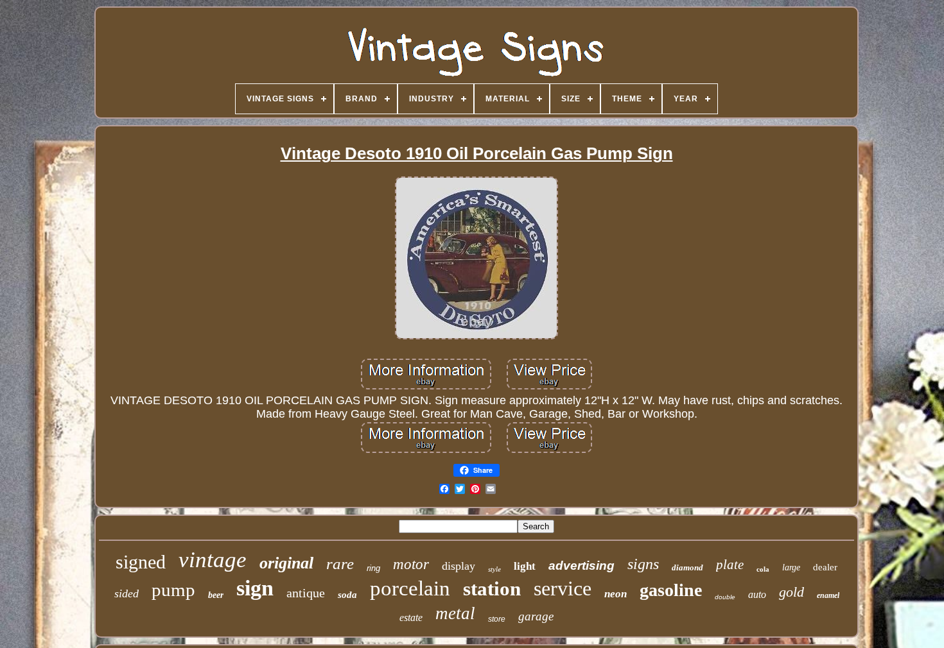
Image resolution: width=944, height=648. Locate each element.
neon (615, 594)
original (286, 563)
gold (791, 592)
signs (643, 564)
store (496, 619)
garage (536, 616)
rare (340, 563)
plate (730, 564)
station (492, 588)
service (562, 588)
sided (126, 593)
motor (411, 564)
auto (757, 594)
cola (762, 569)
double (725, 597)
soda (347, 595)
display (458, 565)
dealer (825, 567)
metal (455, 613)
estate (411, 617)
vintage (213, 559)
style (494, 569)
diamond (687, 567)
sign (255, 588)
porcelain (410, 588)
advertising (581, 565)
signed (141, 561)
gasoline (671, 590)
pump (173, 589)
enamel (828, 595)
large (791, 567)
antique (305, 593)
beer (215, 595)
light (525, 566)
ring (373, 568)
